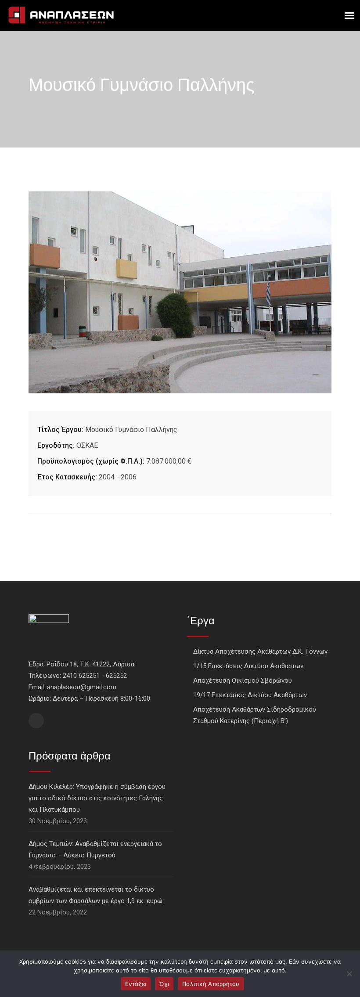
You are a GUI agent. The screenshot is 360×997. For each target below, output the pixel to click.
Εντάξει (136, 983)
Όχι (164, 983)
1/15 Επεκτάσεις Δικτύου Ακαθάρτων (248, 666)
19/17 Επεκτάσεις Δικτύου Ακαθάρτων (250, 695)
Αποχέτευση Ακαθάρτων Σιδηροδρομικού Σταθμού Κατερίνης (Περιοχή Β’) (254, 715)
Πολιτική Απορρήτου (211, 983)
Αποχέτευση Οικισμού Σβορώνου (242, 680)
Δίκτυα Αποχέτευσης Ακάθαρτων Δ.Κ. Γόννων (260, 651)
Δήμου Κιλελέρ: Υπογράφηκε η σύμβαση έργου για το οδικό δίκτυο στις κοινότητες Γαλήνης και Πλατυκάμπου (97, 798)
